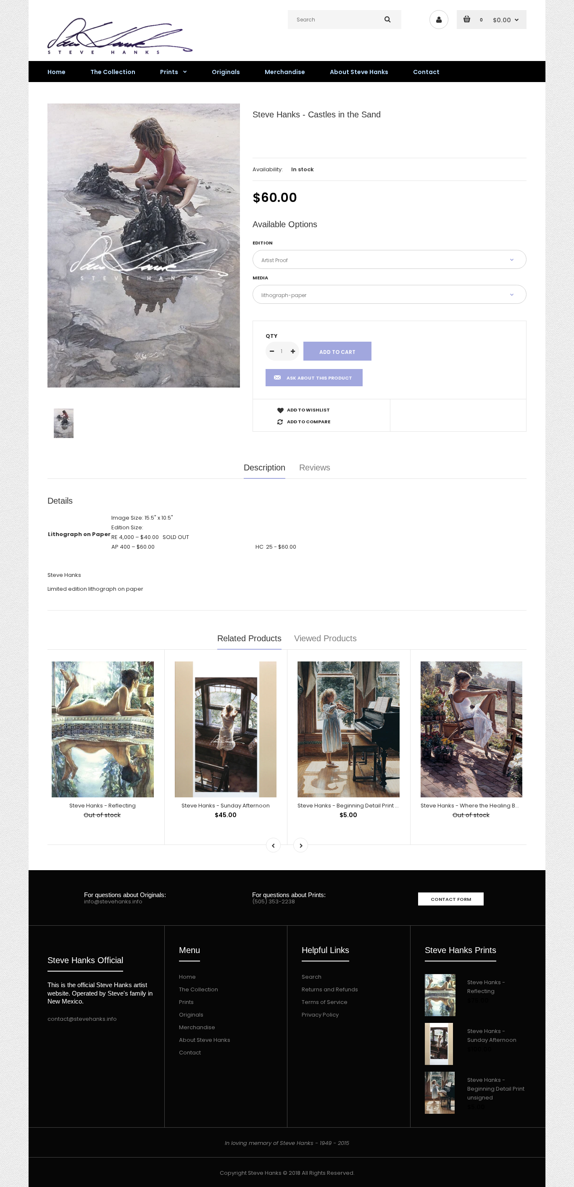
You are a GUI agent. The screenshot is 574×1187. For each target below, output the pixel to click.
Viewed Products (325, 638)
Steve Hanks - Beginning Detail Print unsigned (359, 806)
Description (264, 467)
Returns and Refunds (330, 989)
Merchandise (197, 1027)
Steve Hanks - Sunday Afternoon (226, 806)
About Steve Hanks (204, 1040)
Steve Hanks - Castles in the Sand (317, 114)
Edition (263, 242)
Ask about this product (319, 377)
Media (260, 277)
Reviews (314, 467)
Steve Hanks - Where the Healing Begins (475, 806)
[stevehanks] (123, 56)
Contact (190, 1053)
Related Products (249, 638)
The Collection (198, 989)
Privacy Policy (320, 1015)
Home (187, 977)
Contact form (451, 899)
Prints (186, 1002)
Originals (191, 1015)
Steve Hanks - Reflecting (102, 806)
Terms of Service (325, 1002)
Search (311, 977)
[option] (143, 246)
